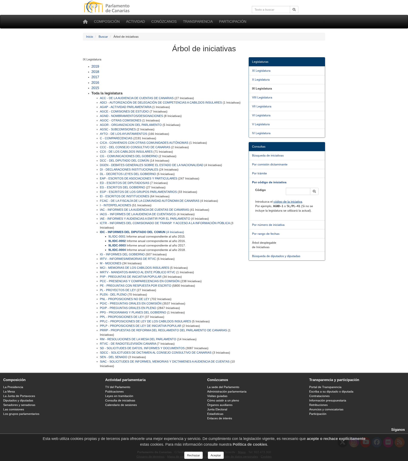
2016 (95, 83)
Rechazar (193, 455)
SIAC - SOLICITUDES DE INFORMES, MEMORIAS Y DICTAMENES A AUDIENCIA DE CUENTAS (165, 361)
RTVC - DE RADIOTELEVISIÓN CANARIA (128, 343)
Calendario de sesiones (121, 405)
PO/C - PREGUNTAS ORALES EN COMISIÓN (131, 303)
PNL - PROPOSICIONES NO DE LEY (124, 299)
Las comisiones (13, 409)
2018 (95, 72)
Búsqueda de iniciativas (268, 155)
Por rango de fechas (265, 233)
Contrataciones (319, 396)
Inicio (89, 36)
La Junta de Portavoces (19, 396)
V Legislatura (261, 124)
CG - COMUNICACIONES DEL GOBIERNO (129, 156)
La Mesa (9, 391)
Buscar (103, 36)
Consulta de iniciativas (120, 400)
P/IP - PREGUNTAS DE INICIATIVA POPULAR (131, 276)
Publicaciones (114, 391)
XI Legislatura (261, 70)
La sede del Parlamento (223, 387)
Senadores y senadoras (19, 405)
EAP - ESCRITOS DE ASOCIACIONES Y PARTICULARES (138, 178)
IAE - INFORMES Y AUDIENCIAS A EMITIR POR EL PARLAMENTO (145, 218)
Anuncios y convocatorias (326, 409)
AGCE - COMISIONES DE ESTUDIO (124, 111)
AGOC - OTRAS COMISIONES (120, 120)
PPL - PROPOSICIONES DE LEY (122, 317)
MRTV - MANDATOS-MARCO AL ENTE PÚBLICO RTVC (137, 272)
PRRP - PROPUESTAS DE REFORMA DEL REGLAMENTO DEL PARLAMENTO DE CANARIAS (163, 330)
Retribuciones (318, 405)
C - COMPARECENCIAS (116, 138)
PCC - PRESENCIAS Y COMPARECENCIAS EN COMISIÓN (140, 281)
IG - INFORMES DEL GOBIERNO (122, 254)
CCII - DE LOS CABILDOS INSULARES (126, 151)
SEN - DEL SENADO (113, 357)
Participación (232, 22)
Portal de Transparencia (325, 387)
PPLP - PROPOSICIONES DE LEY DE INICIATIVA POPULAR (140, 325)
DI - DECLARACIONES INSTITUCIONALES (129, 169)
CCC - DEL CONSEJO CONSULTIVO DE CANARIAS (135, 147)
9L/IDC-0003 (117, 245)
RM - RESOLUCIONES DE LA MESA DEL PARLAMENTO (138, 339)
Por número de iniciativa (268, 224)
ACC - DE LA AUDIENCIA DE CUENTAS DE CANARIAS (137, 98)
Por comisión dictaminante (270, 164)
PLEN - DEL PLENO (113, 294)
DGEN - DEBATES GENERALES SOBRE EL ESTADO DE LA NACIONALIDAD (151, 165)
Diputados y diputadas (18, 400)
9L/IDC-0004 (117, 250)
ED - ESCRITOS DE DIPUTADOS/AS (124, 183)
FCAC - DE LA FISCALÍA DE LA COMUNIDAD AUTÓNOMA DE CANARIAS (149, 200)
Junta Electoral (217, 409)
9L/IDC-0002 (117, 241)
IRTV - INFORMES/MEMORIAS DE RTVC (128, 258)
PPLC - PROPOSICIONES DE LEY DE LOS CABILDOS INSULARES (145, 321)
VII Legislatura (261, 106)
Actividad (135, 22)
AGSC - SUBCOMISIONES (118, 129)
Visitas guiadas (217, 396)
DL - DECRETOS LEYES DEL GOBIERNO (128, 174)
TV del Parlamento (117, 387)
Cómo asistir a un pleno (223, 400)
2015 (95, 88)
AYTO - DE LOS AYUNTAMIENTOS (123, 133)
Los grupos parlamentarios (21, 413)
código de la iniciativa (287, 201)
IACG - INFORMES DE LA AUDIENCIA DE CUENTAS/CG (138, 214)
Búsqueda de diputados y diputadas (276, 256)
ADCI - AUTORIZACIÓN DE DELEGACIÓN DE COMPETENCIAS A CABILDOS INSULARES (161, 102)
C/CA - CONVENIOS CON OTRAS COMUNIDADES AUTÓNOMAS (144, 142)
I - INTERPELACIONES (115, 205)
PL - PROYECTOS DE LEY (118, 290)
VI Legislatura (261, 115)
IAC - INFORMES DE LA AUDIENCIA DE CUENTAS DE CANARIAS (144, 209)
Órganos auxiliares (219, 405)
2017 (95, 77)
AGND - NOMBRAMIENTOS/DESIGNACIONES (131, 116)
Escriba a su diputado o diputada (331, 391)
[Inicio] (85, 21)
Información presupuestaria (327, 400)
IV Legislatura (261, 133)
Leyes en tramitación (119, 396)
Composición (107, 22)
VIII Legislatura (262, 97)
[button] (314, 191)
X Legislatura (261, 79)
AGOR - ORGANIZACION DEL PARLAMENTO (131, 125)
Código (260, 190)
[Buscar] (294, 9)
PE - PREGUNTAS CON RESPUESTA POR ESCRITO (135, 285)
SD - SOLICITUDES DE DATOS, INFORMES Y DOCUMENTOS (142, 348)
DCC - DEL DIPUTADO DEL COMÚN (124, 160)
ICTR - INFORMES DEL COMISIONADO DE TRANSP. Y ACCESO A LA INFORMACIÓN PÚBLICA (165, 223)
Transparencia (198, 22)
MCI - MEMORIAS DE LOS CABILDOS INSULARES (134, 267)
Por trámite (259, 173)
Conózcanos (164, 22)
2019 (95, 66)
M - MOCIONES (110, 263)
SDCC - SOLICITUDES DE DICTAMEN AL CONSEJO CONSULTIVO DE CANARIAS (155, 352)
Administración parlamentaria (226, 391)
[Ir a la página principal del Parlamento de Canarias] (107, 6)
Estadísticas (215, 413)
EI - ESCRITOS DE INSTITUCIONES (124, 196)
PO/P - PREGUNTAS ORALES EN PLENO (128, 308)
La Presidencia (13, 387)
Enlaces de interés (219, 418)
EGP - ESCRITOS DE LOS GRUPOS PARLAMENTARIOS (138, 192)
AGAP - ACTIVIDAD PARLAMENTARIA (125, 107)
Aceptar (216, 455)
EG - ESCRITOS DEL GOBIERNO (122, 187)
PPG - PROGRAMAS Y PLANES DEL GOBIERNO (133, 312)
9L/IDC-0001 (117, 236)
